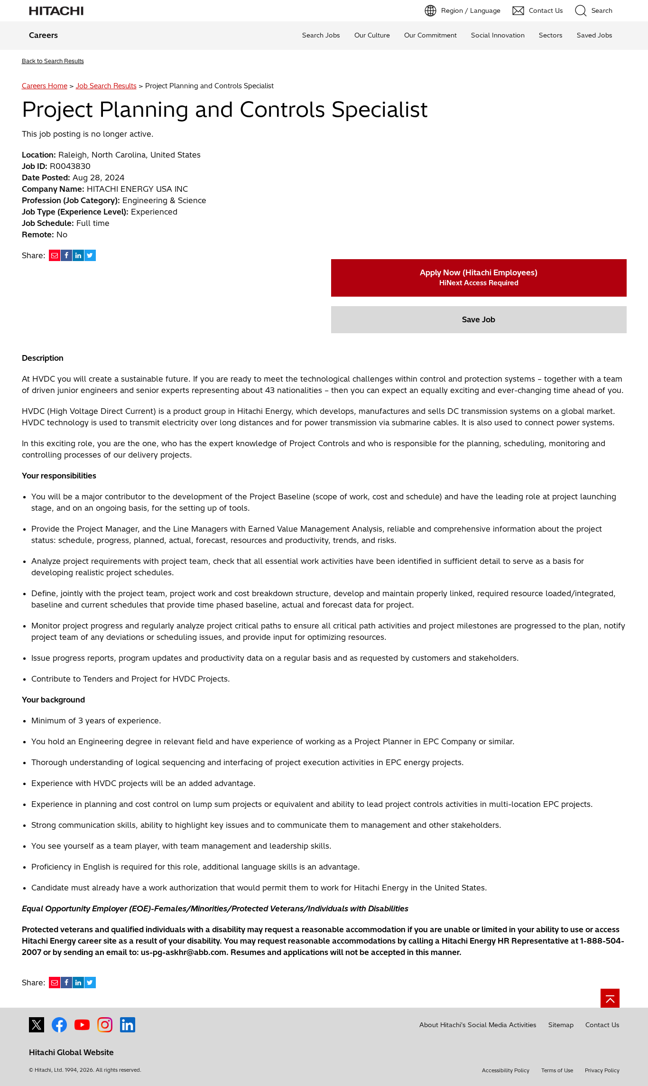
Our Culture (372, 35)
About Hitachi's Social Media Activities (478, 1025)
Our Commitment (430, 35)
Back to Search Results (53, 61)
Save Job (478, 319)
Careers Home (44, 86)
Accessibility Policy (505, 1070)
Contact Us (602, 1025)
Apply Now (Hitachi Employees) (478, 277)
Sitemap (561, 1025)
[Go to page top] (610, 998)
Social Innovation (498, 35)
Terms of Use (557, 1070)
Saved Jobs (594, 35)
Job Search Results (106, 86)
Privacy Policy (602, 1070)
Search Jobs (321, 35)
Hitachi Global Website (71, 1052)
